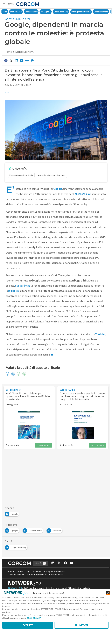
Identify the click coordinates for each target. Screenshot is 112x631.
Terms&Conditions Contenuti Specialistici (27, 574)
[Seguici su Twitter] (59, 563)
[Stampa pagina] (32, 60)
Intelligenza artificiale (73, 11)
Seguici (38, 563)
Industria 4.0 (8, 11)
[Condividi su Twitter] (11, 60)
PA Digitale (37, 11)
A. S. (7, 92)
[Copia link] (27, 60)
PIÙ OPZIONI (81, 625)
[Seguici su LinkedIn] (53, 563)
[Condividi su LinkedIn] (16, 60)
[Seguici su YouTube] (71, 563)
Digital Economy (24, 51)
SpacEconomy (23, 11)
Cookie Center (56, 574)
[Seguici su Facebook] (65, 563)
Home (8, 51)
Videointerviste (93, 11)
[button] (8, 4)
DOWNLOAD (43, 445)
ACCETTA (28, 625)
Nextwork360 (15, 588)
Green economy (53, 11)
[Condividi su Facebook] (6, 60)
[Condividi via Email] (21, 60)
